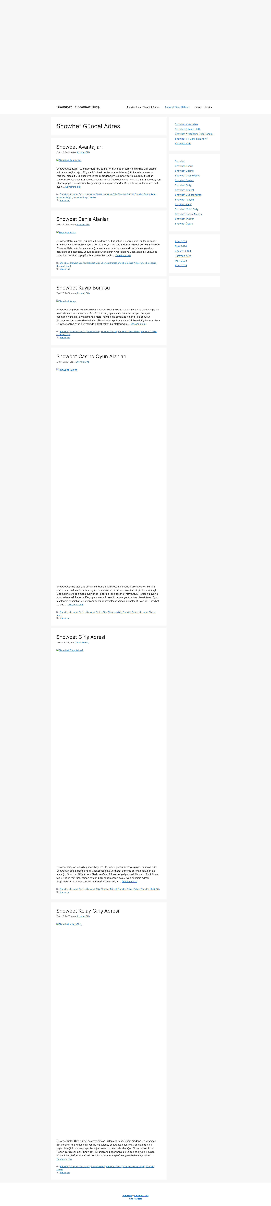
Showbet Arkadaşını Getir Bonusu (194, 134)
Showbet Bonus (184, 166)
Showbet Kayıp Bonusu (83, 288)
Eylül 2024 (181, 246)
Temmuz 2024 (183, 255)
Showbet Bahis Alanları (83, 219)
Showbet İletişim (64, 197)
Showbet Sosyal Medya (84, 197)
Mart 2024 (181, 260)
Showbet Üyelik (63, 266)
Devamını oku (73, 186)
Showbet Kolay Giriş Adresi (87, 911)
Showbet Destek (94, 194)
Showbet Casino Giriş (96, 612)
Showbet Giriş (110, 194)
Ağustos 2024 (183, 251)
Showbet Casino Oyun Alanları (91, 356)
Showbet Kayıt (63, 334)
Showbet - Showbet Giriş (78, 107)
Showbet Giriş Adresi (80, 637)
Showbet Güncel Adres (146, 194)
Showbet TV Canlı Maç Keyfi (191, 138)
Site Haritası (135, 1198)
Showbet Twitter (184, 218)
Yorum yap (65, 200)
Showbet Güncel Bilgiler (177, 107)
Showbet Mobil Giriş (150, 889)
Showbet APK (183, 143)
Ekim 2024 (181, 241)
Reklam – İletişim (203, 107)
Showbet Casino (77, 194)
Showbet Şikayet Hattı (187, 129)
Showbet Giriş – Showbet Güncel (142, 107)
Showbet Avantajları (79, 147)
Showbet (64, 194)
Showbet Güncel (126, 194)
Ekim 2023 (181, 265)
